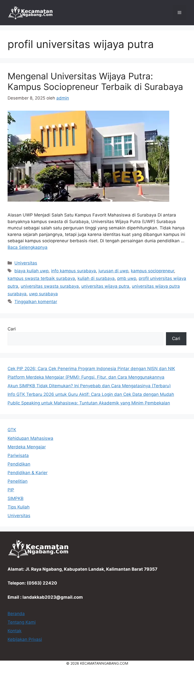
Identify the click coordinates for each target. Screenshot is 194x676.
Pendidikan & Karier (27, 472)
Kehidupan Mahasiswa (30, 438)
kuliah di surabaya (96, 278)
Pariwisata (18, 455)
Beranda (16, 613)
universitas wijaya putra (105, 286)
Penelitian (18, 481)
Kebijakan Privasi (25, 639)
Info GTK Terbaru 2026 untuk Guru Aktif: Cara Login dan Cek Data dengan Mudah (91, 394)
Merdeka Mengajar (27, 446)
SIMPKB (15, 498)
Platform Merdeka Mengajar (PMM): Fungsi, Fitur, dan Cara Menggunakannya (86, 377)
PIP (11, 489)
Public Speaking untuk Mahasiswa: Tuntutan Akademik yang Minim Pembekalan (89, 402)
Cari (12, 328)
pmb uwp (126, 278)
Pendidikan (19, 464)
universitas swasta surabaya (50, 286)
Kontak (14, 630)
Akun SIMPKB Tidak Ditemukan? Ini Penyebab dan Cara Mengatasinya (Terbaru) (89, 385)
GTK (12, 429)
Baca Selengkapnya (27, 247)
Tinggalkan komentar (35, 301)
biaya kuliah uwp (31, 270)
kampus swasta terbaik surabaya (41, 278)
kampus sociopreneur (152, 270)
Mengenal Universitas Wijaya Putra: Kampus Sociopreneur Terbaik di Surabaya (95, 81)
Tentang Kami (22, 622)
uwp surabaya (43, 293)
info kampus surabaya (73, 270)
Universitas (25, 262)
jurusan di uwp (113, 270)
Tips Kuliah (19, 507)
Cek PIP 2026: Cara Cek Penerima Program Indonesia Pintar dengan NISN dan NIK (91, 368)
